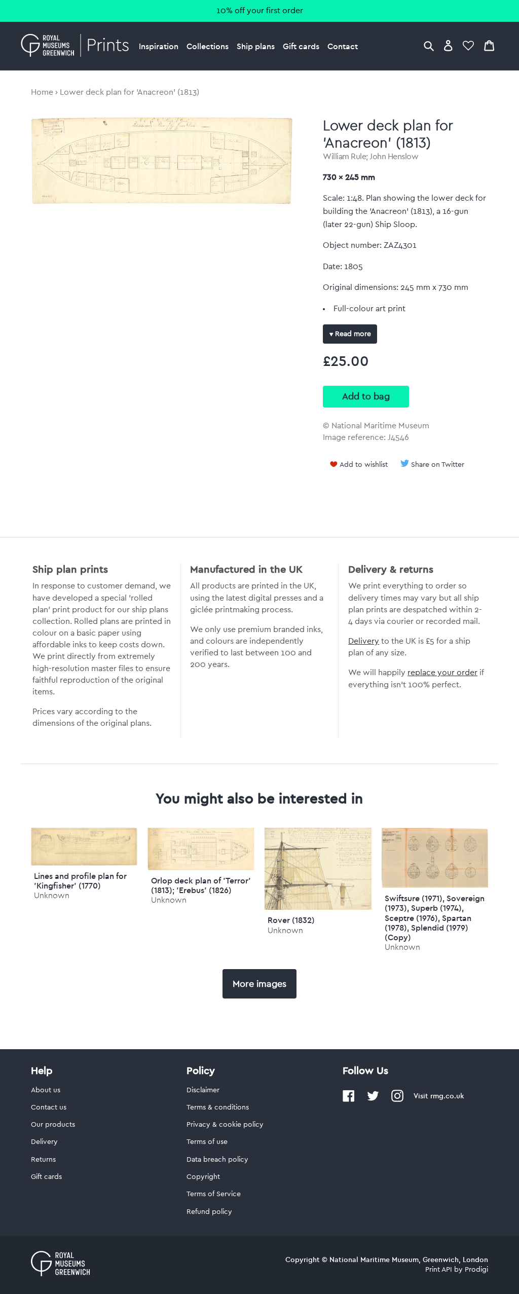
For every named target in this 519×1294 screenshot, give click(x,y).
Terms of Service (214, 1194)
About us (45, 1090)
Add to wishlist (364, 464)
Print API (438, 1269)
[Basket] (489, 45)
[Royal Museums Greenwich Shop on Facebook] (349, 1099)
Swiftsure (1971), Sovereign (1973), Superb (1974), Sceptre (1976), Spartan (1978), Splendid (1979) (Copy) (435, 917)
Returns (43, 1159)
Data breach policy (217, 1159)
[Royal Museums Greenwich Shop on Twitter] (373, 1099)
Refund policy (209, 1211)
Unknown (51, 895)
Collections (208, 46)
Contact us (48, 1107)
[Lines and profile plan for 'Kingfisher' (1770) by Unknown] (84, 863)
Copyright (203, 1176)
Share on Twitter (437, 464)
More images (259, 983)
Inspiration (158, 46)
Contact (342, 46)
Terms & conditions (218, 1107)
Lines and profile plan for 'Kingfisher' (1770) (80, 881)
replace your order (442, 673)
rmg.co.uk (447, 1095)
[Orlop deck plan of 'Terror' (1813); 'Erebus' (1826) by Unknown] (200, 868)
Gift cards (301, 46)
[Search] (429, 45)
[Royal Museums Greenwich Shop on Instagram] (397, 1099)
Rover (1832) (291, 920)
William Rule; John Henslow (370, 157)
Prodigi (476, 1269)
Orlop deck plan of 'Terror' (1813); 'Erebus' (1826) (201, 885)
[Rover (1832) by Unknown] (318, 907)
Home (42, 92)
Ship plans (256, 46)
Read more (352, 334)
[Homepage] (78, 46)
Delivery (363, 641)
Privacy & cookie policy (225, 1124)
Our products (53, 1124)
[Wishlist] (468, 45)
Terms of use (207, 1141)
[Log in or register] (448, 45)
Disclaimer (203, 1090)
